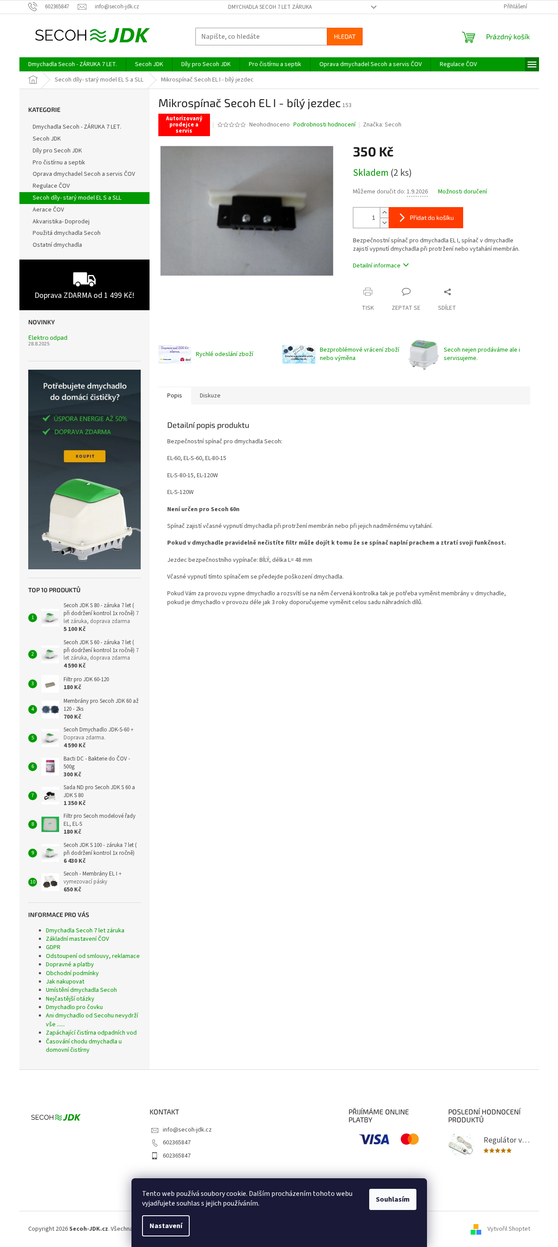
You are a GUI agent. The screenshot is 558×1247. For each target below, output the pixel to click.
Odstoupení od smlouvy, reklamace (93, 956)
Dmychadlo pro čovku (74, 1007)
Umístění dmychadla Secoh (81, 990)
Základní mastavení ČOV (77, 939)
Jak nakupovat (65, 981)
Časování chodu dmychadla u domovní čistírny (84, 1045)
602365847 (177, 1142)
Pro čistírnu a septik (59, 162)
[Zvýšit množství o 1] (384, 213)
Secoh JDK (47, 138)
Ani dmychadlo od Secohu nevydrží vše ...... (92, 1019)
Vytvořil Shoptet (508, 1229)
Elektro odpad (47, 337)
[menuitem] (72, 64)
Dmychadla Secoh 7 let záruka (270, 7)
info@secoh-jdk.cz (187, 1129)
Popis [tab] (174, 395)
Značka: (382, 124)
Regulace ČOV (51, 186)
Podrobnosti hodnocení (324, 125)
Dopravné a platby (70, 964)
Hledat (345, 36)
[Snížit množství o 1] (384, 223)
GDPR (53, 947)
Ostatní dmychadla (57, 245)
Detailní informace (377, 265)
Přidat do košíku (432, 217)
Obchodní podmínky (72, 973)
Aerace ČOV (48, 209)
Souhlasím (393, 1199)
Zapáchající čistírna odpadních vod (91, 1032)
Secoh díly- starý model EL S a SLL (77, 197)
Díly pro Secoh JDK (57, 150)
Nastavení (166, 1226)
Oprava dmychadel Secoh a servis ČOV (84, 174)
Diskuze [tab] (210, 395)
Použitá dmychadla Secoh (67, 233)
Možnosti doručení (462, 192)
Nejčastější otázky (70, 999)
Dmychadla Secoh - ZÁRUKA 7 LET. (77, 126)
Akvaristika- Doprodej (61, 221)
